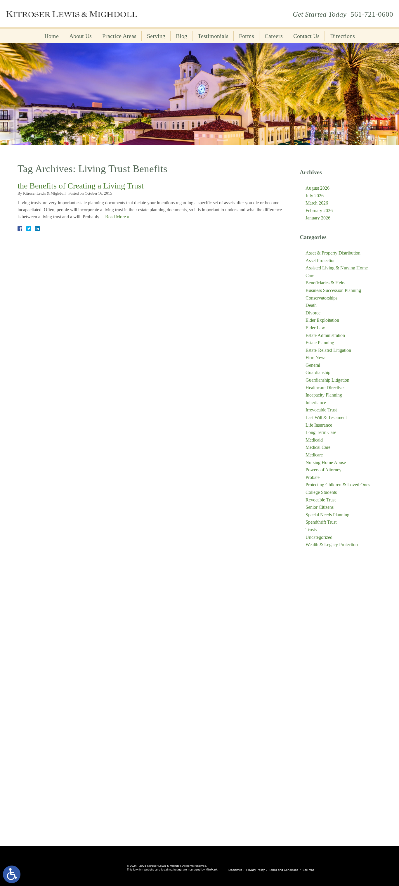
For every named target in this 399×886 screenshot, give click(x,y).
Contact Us (306, 36)
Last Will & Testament (326, 417)
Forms (246, 36)
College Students (321, 492)
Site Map (309, 869)
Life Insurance (319, 425)
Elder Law (315, 327)
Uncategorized (319, 537)
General (313, 365)
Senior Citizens (320, 507)
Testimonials (213, 36)
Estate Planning (320, 342)
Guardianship (318, 372)
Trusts (311, 529)
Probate (313, 477)
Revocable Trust (321, 499)
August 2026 (317, 188)
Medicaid (314, 439)
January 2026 (318, 217)
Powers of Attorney (323, 469)
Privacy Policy (255, 869)
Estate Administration (325, 335)
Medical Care (318, 447)
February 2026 (319, 210)
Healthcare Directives (325, 387)
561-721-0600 (372, 14)
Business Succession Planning (333, 290)
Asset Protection (321, 260)
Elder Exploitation (322, 320)
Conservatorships (321, 297)
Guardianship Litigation (327, 380)
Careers (274, 36)
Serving (156, 36)
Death (311, 305)
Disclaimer (235, 869)
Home (51, 36)
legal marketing (171, 869)
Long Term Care (321, 432)
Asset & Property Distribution (333, 252)
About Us (80, 36)
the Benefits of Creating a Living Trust (81, 185)
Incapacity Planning (324, 394)
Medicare (314, 454)
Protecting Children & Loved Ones (338, 484)
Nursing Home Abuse (326, 462)
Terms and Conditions (283, 869)
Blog (181, 36)
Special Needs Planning (327, 514)
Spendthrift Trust (321, 522)
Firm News (316, 357)
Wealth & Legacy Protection (332, 544)
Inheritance (316, 402)
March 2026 (317, 202)
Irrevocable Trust (321, 409)
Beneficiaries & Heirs (325, 282)
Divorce (313, 312)
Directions (342, 36)
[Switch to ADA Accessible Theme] (11, 874)
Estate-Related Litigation (328, 350)
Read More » (117, 216)
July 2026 (315, 195)
